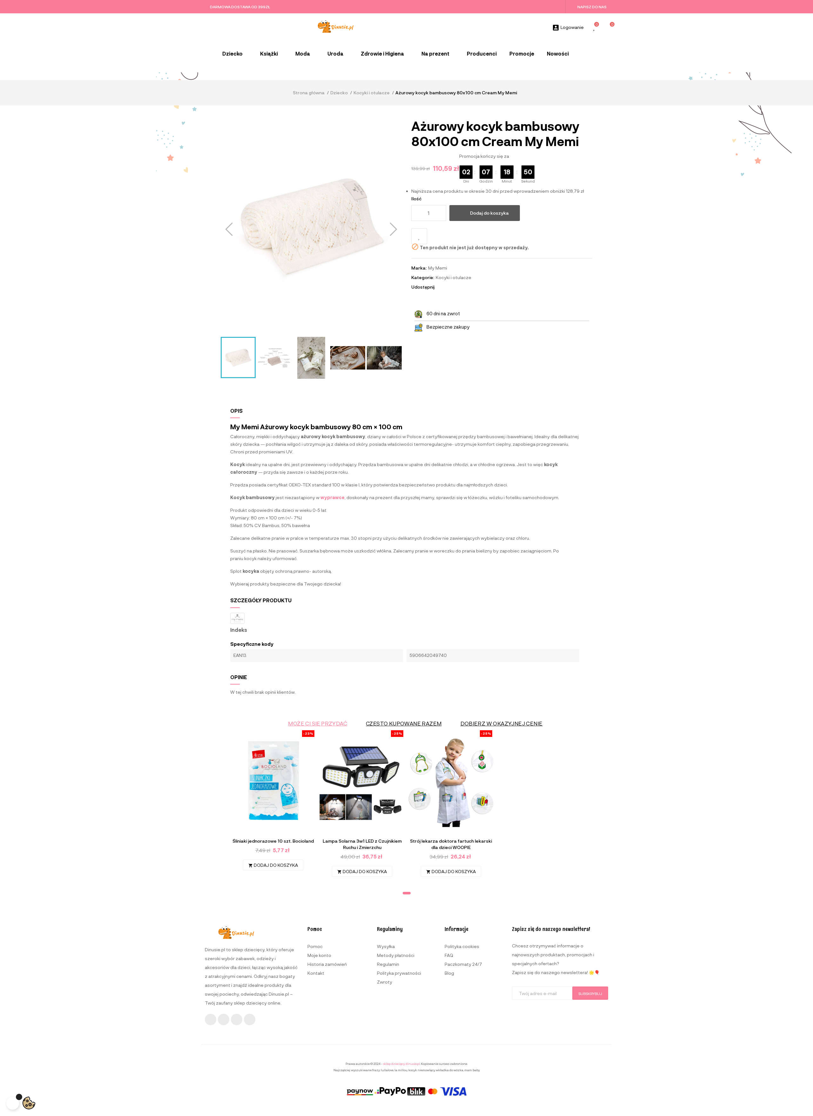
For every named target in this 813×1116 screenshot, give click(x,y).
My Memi (437, 268)
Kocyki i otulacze (453, 277)
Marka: (419, 268)
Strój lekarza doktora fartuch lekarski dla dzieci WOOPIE (451, 844)
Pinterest (459, 287)
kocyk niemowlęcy (421, 1070)
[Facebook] (210, 1019)
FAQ (449, 955)
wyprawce (332, 497)
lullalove (387, 1070)
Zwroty (384, 982)
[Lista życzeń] (594, 27)
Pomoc (315, 946)
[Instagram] (223, 1019)
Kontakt (315, 973)
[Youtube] (236, 1019)
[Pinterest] (249, 1019)
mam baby (472, 1070)
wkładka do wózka (449, 1070)
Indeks (238, 630)
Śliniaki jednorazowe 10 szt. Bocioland (273, 841)
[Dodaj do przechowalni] (419, 236)
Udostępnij (442, 287)
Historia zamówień (327, 964)
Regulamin (388, 964)
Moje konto (319, 955)
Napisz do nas (592, 6)
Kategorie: (422, 277)
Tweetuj (451, 287)
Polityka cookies (462, 946)
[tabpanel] (273, 803)
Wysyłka (386, 946)
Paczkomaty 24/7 (463, 964)
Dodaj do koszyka (489, 213)
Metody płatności (395, 955)
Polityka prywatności (399, 973)
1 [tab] (407, 893)
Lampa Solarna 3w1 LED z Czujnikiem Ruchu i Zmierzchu (362, 844)
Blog (449, 973)
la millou (400, 1070)
